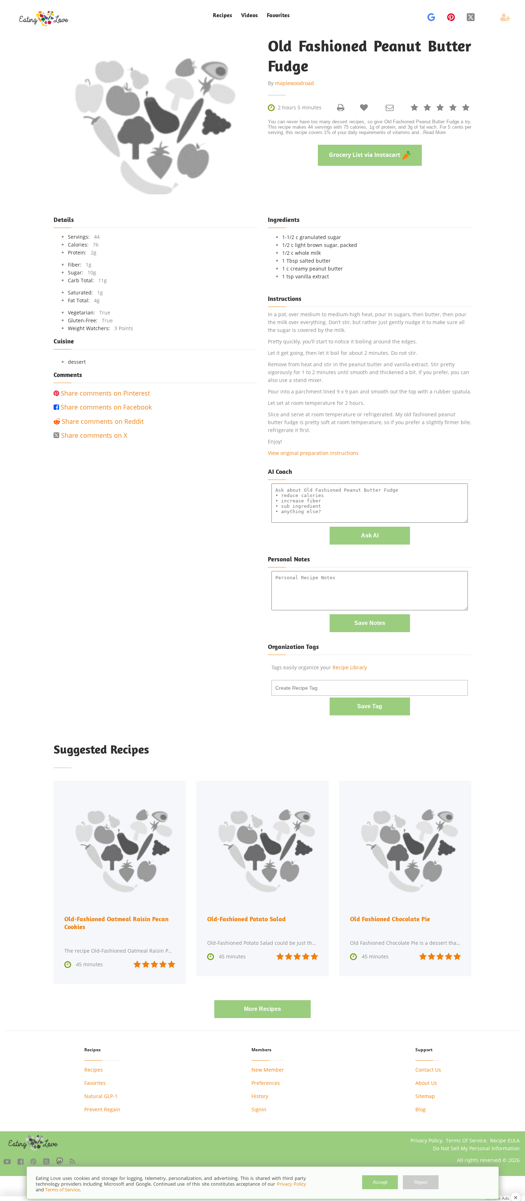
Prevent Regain (102, 1109)
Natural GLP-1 (101, 1096)
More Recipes (262, 1009)
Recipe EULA (505, 1140)
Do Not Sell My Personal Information (476, 1148)
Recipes (93, 1069)
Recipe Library (349, 667)
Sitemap (425, 1096)
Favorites (278, 15)
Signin (258, 1109)
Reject (421, 1182)
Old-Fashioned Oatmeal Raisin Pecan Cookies (116, 923)
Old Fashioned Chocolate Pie (390, 919)
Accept (380, 1182)
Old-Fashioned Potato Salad (246, 919)
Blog (420, 1109)
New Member (267, 1069)
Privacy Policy (426, 1140)
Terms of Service (62, 1189)
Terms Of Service (466, 1140)
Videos (249, 15)
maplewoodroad (294, 83)
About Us (426, 1083)
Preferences (265, 1083)
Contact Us (428, 1069)
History (259, 1096)
